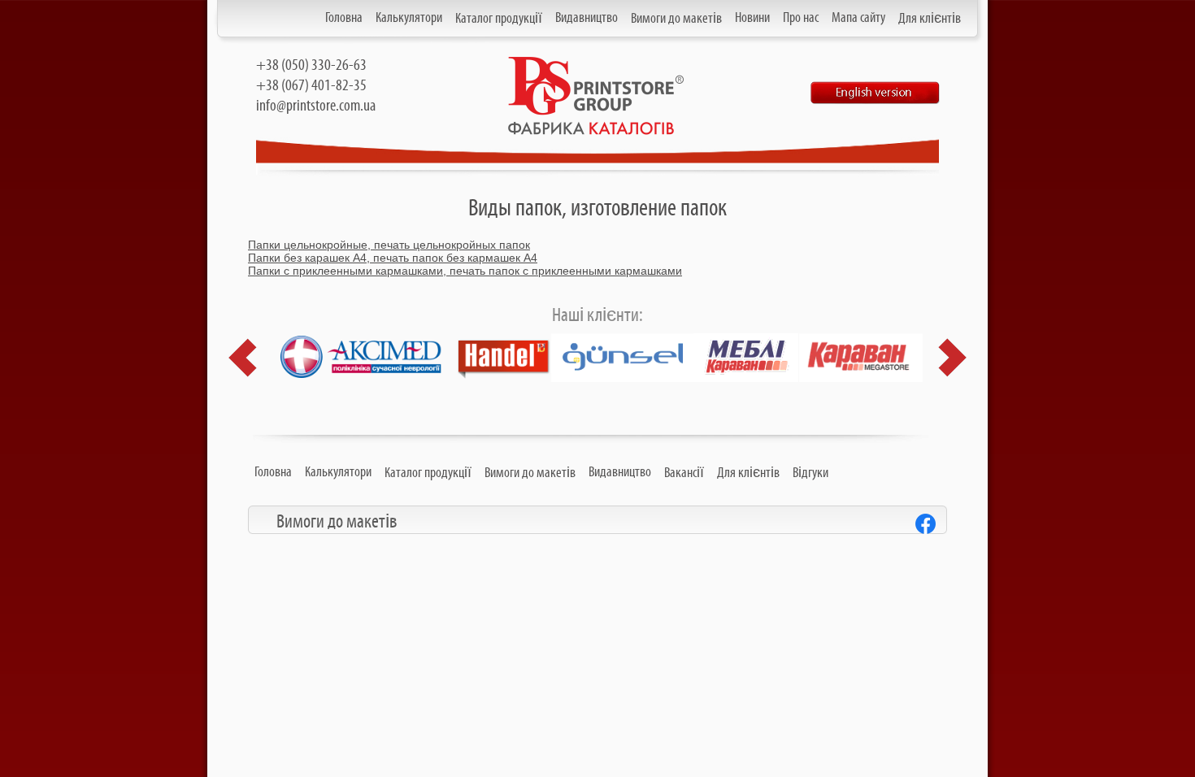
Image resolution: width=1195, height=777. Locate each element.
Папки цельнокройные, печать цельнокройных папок (389, 244)
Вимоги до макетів (676, 19)
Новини (752, 18)
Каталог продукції (498, 19)
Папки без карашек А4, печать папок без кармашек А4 (392, 257)
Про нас (801, 18)
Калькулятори (409, 18)
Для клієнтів (929, 19)
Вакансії (684, 473)
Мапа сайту (858, 18)
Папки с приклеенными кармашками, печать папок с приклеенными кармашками (465, 270)
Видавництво (586, 18)
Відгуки (810, 473)
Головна (344, 18)
